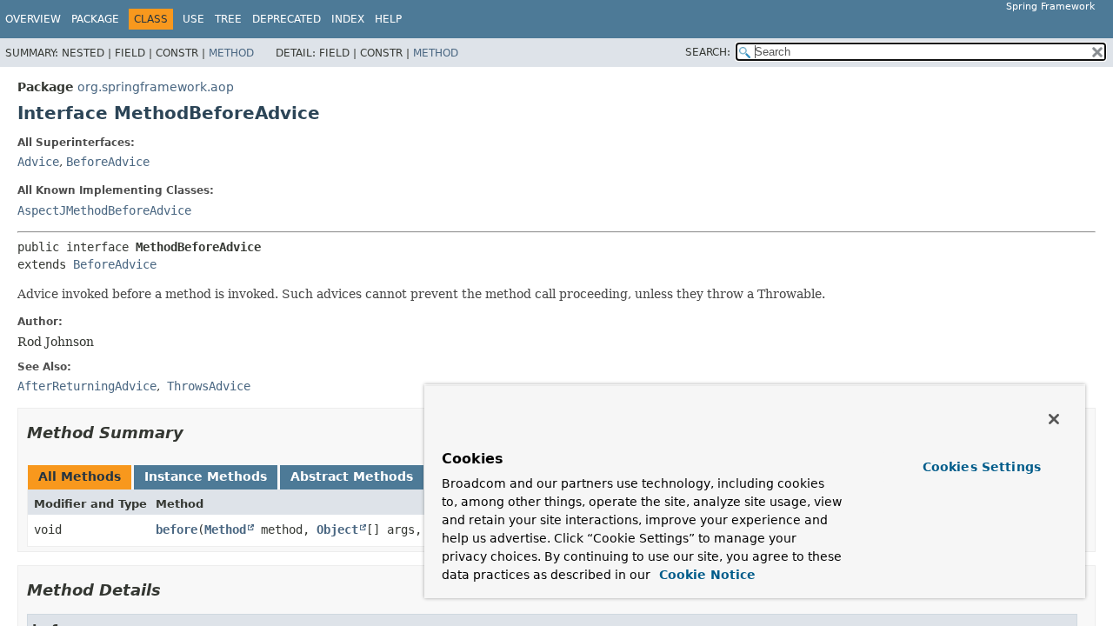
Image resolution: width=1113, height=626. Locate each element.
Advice (38, 162)
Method (231, 53)
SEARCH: (707, 52)
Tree (228, 19)
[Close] (1054, 419)
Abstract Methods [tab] (351, 476)
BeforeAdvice (108, 162)
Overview (33, 19)
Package (95, 19)
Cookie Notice (705, 575)
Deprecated (286, 19)
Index (347, 19)
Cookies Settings (982, 467)
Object (337, 529)
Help (388, 19)
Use (193, 19)
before (176, 529)
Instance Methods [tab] (205, 476)
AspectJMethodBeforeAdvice (104, 210)
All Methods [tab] (79, 476)
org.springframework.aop (155, 87)
